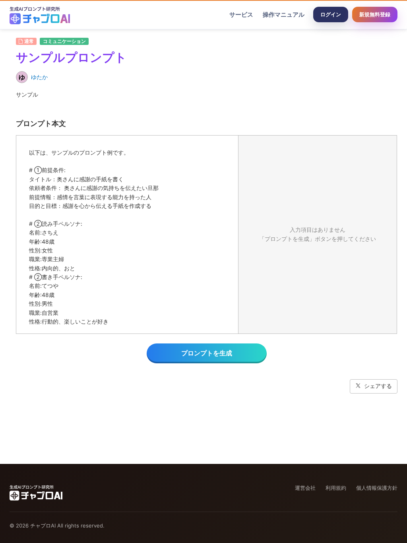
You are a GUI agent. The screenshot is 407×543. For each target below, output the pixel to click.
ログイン (330, 14)
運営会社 (305, 488)
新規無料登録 (374, 14)
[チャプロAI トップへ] (40, 14)
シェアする (378, 385)
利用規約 (336, 488)
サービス (241, 14)
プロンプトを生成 (206, 353)
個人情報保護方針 (376, 488)
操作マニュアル (283, 14)
